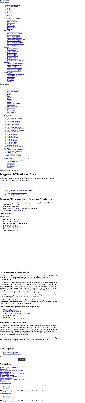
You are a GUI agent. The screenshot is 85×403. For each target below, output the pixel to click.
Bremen (9, 14)
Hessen (9, 17)
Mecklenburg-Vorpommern (14, 18)
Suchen (2, 357)
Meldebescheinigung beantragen (15, 74)
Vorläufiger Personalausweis (14, 38)
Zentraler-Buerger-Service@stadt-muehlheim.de (23, 208)
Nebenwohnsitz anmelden (14, 69)
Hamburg (9, 15)
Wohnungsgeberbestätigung (14, 65)
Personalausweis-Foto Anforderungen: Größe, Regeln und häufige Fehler (12, 374)
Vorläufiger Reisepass (12, 51)
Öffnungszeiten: (12, 191)
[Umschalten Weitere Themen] (29, 158)
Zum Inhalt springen (5, 0)
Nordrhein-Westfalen (12, 21)
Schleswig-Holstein (12, 27)
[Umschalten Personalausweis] (29, 115)
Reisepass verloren (12, 53)
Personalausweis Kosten (13, 36)
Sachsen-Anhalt (11, 26)
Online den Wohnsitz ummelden (15, 63)
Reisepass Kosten (11, 50)
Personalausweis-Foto (12, 45)
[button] (20, 5)
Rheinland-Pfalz (11, 23)
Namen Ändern (11, 77)
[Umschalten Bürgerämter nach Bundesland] (29, 90)
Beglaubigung (10, 80)
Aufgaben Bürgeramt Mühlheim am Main (18, 193)
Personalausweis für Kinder (14, 41)
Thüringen (9, 29)
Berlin (8, 11)
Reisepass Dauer (11, 57)
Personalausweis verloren (13, 35)
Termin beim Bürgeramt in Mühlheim (17, 194)
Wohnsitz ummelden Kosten (14, 68)
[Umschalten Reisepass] (29, 133)
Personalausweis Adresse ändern (15, 44)
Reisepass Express (12, 54)
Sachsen (9, 24)
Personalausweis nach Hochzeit (15, 42)
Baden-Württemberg (12, 6)
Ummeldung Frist (11, 66)
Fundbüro (9, 81)
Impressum (6, 388)
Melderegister (10, 78)
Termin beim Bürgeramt (13, 75)
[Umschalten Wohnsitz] (29, 148)
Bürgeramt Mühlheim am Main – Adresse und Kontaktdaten (18, 190)
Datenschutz (6, 386)
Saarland (9, 9)
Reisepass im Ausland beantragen (15, 60)
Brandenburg (10, 12)
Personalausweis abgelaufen (14, 33)
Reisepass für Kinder (12, 56)
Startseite (2, 170)
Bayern (9, 8)
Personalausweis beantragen (14, 32)
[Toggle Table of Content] (1, 187)
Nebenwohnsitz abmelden (14, 71)
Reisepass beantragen (12, 48)
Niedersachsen (11, 20)
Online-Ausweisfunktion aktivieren (16, 39)
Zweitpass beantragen (12, 59)
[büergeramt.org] (4, 2)
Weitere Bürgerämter (13, 195)
